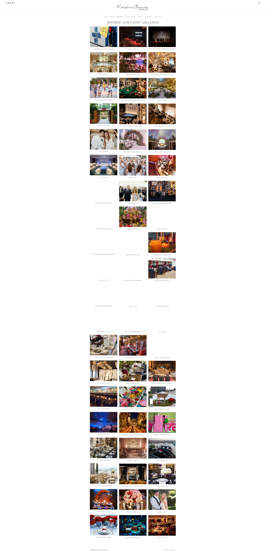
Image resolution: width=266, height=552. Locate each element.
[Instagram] (14, 3)
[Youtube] (8, 3)
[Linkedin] (10, 3)
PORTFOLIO (119, 16)
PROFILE (112, 16)
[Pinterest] (12, 3)
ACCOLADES (148, 16)
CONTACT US (158, 16)
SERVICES (139, 16)
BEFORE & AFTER (130, 16)
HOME (105, 16)
